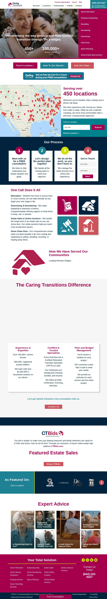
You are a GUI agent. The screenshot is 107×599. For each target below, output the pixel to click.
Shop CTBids (55, 522)
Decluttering (85, 30)
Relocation (16, 196)
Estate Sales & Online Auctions (26, 218)
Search (98, 127)
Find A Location (24, 65)
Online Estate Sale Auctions (91, 55)
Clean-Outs (85, 42)
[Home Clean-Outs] (88, 225)
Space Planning (87, 49)
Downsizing (85, 36)
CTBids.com (57, 446)
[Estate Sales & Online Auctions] (67, 225)
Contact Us (53, 407)
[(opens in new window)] (50, 540)
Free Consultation (55, 596)
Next (88, 176)
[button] (7, 486)
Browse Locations (70, 133)
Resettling (85, 24)
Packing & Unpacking (89, 18)
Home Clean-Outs (19, 231)
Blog (80, 2)
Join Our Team (81, 65)
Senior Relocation (88, 12)
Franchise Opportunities (62, 2)
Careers (74, 2)
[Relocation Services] (67, 205)
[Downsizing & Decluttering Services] (88, 205)
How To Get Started (53, 65)
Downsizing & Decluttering (23, 206)
